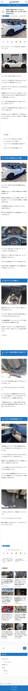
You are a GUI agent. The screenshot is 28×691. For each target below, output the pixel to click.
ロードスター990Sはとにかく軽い (13, 139)
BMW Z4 (6, 16)
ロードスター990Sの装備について (13, 148)
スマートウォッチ (8, 662)
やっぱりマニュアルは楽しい (12, 141)
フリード (6, 673)
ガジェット (6, 659)
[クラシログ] (14, 2)
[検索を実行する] (24, 648)
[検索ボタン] (26, 2)
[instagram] (16, 687)
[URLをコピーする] (25, 42)
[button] (3, 42)
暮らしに (6, 664)
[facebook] (12, 687)
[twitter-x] (14, 687)
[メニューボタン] (2, 2)
